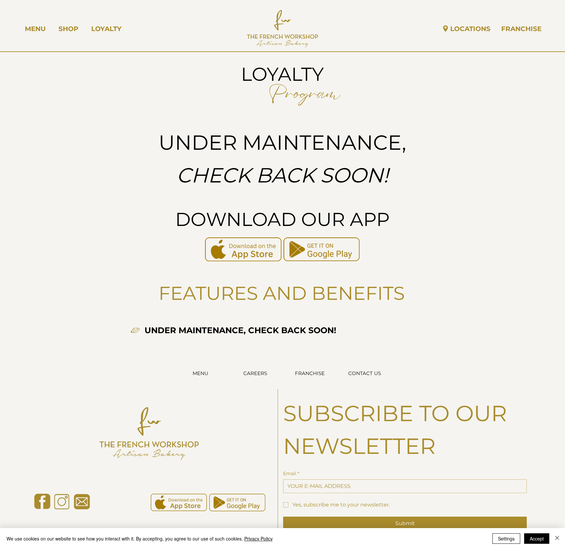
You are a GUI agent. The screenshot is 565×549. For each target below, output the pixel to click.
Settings (506, 538)
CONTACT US (364, 373)
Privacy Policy (258, 538)
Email (291, 473)
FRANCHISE (310, 373)
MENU (200, 373)
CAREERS (255, 373)
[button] (69, 29)
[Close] (557, 538)
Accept (537, 538)
